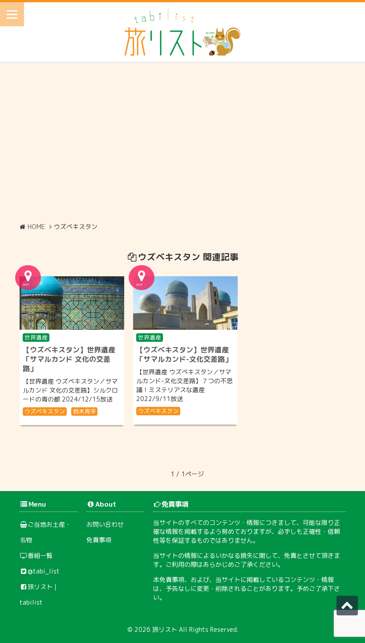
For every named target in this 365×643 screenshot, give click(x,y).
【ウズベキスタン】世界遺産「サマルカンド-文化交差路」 (184, 354)
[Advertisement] (182, 142)
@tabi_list (44, 571)
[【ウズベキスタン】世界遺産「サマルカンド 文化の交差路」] (72, 303)
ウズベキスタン (44, 411)
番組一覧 (40, 555)
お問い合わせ (105, 524)
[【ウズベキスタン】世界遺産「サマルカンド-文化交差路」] (185, 303)
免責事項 (98, 540)
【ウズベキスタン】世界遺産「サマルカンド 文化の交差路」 (69, 359)
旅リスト (164, 629)
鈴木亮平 (84, 411)
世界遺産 (36, 337)
